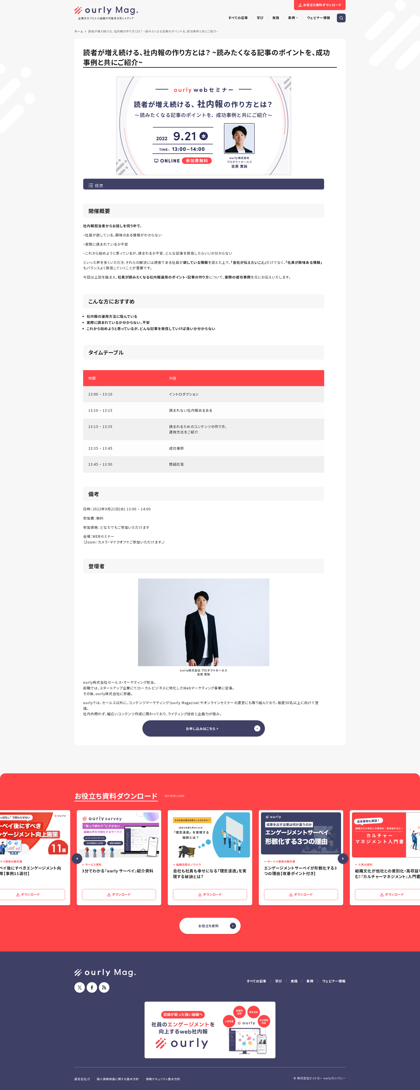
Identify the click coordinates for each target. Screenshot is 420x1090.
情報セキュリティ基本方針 (163, 1079)
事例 (309, 981)
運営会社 (80, 1079)
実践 (294, 981)
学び (278, 981)
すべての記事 (256, 981)
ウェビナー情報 (334, 981)
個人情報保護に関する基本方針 (118, 1079)
